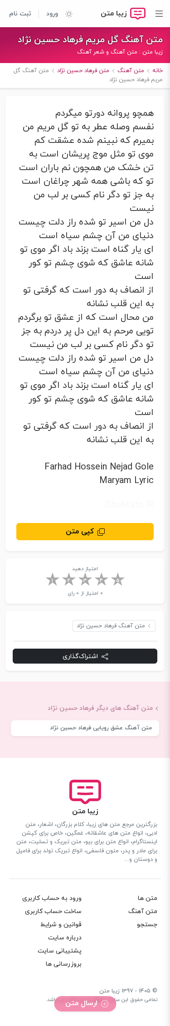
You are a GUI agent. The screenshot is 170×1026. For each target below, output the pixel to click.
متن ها (147, 898)
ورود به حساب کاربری (52, 898)
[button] (65, 13)
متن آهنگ (142, 911)
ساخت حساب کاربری (53, 911)
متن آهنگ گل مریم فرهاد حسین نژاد (90, 40)
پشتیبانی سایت (60, 951)
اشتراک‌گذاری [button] (80, 656)
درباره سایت (65, 937)
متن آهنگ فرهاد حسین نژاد (111, 626)
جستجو (147, 924)
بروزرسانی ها (64, 964)
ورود (52, 14)
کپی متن (80, 532)
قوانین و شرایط (61, 924)
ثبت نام (20, 14)
